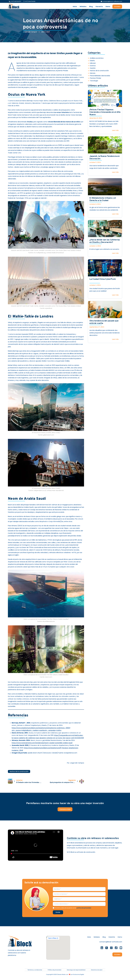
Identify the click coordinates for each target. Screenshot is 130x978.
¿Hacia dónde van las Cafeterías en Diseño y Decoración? (104, 241)
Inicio (75, 7)
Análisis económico (97, 58)
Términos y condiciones (35, 970)
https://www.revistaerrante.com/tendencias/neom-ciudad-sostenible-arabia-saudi (42, 743)
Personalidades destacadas (100, 76)
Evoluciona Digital (78, 974)
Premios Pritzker (95, 78)
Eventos (93, 66)
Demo (108, 7)
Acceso (117, 7)
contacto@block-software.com (110, 942)
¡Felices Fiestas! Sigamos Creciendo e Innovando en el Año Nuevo (104, 112)
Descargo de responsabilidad (76, 970)
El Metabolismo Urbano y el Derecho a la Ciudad (102, 199)
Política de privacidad (54, 970)
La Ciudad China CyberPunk (102, 279)
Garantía (99, 7)
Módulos (83, 7)
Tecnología (94, 81)
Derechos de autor (96, 970)
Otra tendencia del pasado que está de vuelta (103, 322)
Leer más (115, 130)
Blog (91, 7)
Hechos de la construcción (19, 771)
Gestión (93, 68)
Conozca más (65, 809)
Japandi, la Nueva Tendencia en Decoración (104, 157)
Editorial (92, 63)
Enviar (58, 912)
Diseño (92, 61)
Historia (92, 73)
